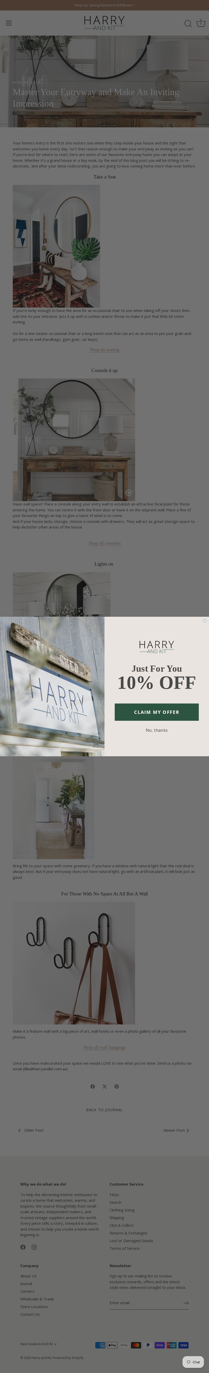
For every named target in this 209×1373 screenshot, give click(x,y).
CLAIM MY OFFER (156, 712)
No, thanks (157, 730)
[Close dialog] (204, 620)
